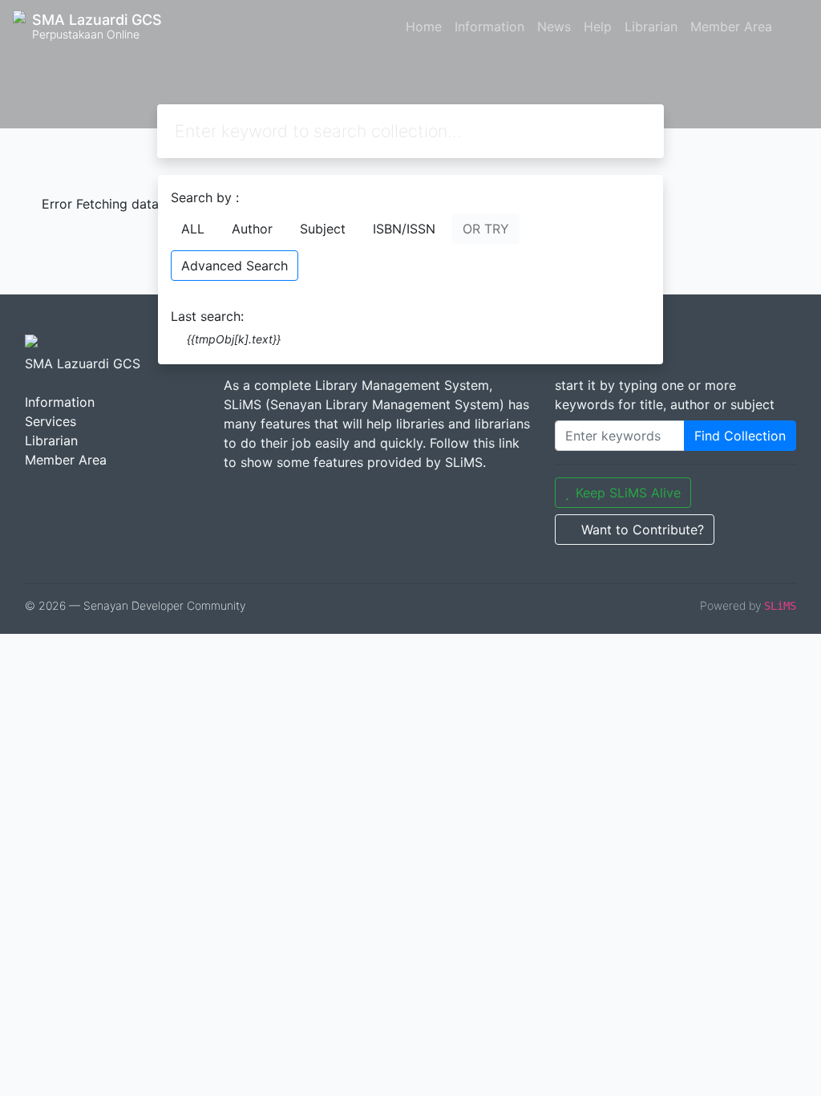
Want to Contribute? (642, 530)
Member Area (731, 26)
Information (489, 26)
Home (424, 26)
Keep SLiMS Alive (628, 493)
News (554, 26)
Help (598, 26)
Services (50, 421)
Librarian (651, 26)
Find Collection (740, 436)
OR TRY (486, 229)
